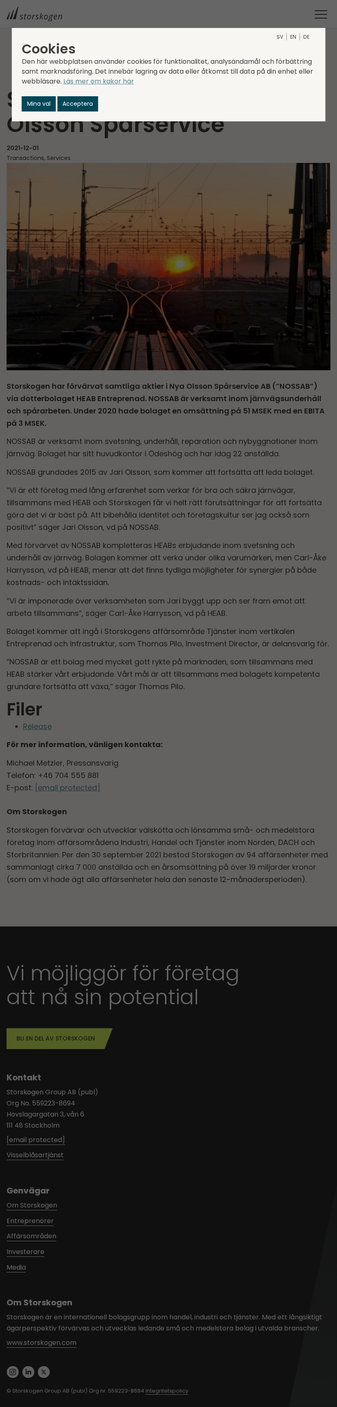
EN (293, 36)
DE (306, 36)
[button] (39, 103)
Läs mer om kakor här (98, 81)
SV (280, 36)
